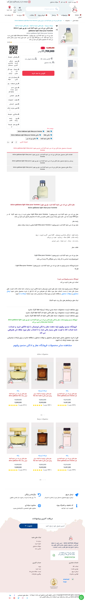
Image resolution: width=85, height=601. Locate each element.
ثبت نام (63, 2)
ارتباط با (23, 293)
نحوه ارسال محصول (53, 337)
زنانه (18, 391)
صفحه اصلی (78, 16)
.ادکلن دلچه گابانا (45, 139)
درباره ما (19, 15)
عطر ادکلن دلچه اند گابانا (36, 26)
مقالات (32, 15)
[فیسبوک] (16, 142)
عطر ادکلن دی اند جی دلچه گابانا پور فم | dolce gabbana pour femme (67, 395)
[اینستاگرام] (22, 598)
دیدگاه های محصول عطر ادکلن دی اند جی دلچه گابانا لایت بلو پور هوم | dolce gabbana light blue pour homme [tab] (42, 168)
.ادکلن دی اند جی (31, 139)
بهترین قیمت (74, 569)
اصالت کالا (75, 567)
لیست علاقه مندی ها (35, 572)
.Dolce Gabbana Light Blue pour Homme (30, 131)
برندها (54, 15)
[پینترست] (14, 598)
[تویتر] (18, 598)
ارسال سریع (75, 572)
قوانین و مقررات (73, 574)
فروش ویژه (41, 15)
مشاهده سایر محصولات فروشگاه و (42, 345)
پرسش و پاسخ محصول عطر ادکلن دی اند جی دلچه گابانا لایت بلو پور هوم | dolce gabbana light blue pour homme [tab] (42, 162)
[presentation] (41, 415)
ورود (39, 567)
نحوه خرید (38, 544)
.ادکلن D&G (47, 135)
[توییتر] (12, 142)
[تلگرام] (27, 598)
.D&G (48, 131)
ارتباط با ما (8, 15)
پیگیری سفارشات (36, 574)
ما (20, 293)
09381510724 (70, 557)
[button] (19, 8)
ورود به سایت (72, 2)
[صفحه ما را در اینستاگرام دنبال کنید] (29, 3)
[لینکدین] (10, 595)
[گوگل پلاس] (8, 142)
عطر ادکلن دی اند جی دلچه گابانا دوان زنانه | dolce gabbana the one (18, 395)
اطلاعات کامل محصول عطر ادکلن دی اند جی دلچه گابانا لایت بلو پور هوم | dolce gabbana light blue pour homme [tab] (42, 156)
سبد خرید (38, 569)
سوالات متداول (54, 2)
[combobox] (42, 8)
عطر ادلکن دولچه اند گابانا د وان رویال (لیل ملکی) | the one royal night (42, 395)
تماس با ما (38, 549)
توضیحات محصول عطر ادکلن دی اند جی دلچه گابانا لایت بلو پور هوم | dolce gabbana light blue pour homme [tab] (42, 149)
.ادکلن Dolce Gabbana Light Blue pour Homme (25, 135)
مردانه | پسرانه (49, 26)
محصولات (64, 15)
